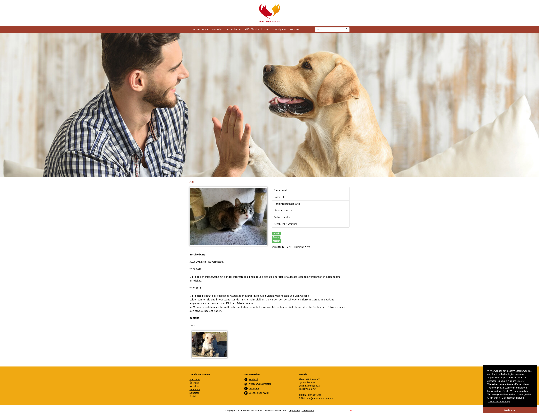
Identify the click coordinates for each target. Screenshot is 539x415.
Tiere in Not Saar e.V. (269, 13)
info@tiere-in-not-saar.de (320, 398)
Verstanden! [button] (510, 410)
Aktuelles (217, 29)
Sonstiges (278, 29)
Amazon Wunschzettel (260, 384)
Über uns (194, 382)
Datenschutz (308, 410)
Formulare (233, 29)
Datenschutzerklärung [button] (499, 401)
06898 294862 (314, 395)
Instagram (254, 388)
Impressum (294, 410)
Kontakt (294, 29)
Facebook (253, 379)
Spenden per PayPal (259, 393)
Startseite (194, 379)
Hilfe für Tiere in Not (256, 29)
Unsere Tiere (199, 29)
